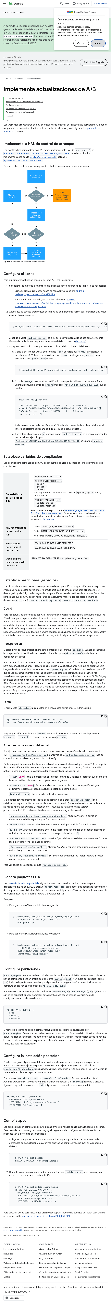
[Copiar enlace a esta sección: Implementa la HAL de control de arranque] (77, 144)
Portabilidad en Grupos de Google (55, 1276)
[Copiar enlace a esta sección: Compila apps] (29, 1121)
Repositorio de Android (13, 1249)
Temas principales (34, 78)
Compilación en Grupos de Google (55, 1272)
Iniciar (98, 43)
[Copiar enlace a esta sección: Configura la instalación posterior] (62, 1056)
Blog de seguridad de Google (52, 1263)
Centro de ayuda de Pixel (86, 1253)
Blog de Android (46, 1258)
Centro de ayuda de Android (88, 1249)
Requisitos (8, 1253)
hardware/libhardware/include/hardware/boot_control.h (37, 153)
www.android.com (83, 1263)
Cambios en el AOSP (24, 43)
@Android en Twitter (48, 1249)
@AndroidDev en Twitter (50, 1253)
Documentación (14, 12)
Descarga (7, 1258)
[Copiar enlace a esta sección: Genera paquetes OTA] (43, 877)
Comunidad (29, 1287)
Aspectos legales (46, 1287)
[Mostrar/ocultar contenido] (22, 98)
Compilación (48, 519)
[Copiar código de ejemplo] (105, 323)
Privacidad (72, 1287)
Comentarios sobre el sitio (92, 1287)
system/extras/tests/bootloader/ (23, 160)
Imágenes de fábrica (13, 1267)
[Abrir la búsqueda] (61, 3)
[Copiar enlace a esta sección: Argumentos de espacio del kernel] (51, 745)
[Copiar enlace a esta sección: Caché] (15, 609)
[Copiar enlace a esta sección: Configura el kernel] (38, 274)
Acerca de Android (12, 1287)
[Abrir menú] (5, 3)
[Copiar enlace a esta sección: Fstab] (14, 702)
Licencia (61, 1287)
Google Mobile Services (86, 1267)
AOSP (5, 78)
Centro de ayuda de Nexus (87, 1258)
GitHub (6, 1276)
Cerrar (81, 43)
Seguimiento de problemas (87, 1276)
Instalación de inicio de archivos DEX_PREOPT (46, 1216)
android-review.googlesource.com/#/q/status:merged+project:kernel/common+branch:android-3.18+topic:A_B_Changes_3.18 (60, 303)
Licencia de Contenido (13, 1230)
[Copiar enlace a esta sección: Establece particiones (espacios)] (60, 580)
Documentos (17, 78)
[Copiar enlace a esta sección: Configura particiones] (43, 969)
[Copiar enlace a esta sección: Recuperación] (25, 644)
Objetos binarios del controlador (18, 1272)
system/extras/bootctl (43, 157)
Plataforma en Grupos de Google (54, 1267)
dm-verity (80, 341)
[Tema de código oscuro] (102, 323)
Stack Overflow (82, 1272)
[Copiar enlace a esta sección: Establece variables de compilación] (65, 457)
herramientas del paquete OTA (23, 883)
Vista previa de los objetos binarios (18, 1263)
